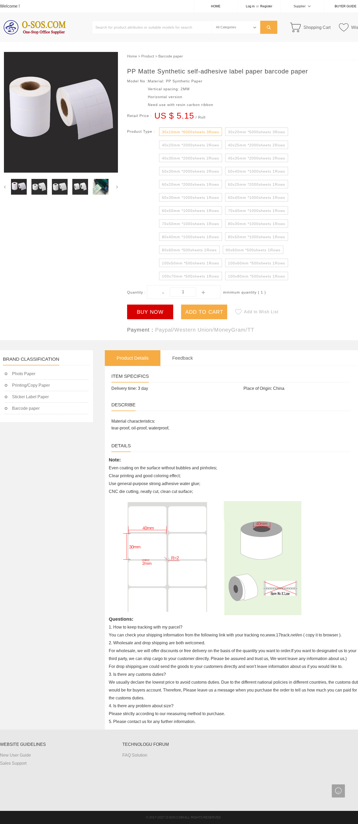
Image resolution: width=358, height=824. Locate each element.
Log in (250, 6)
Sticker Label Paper (30, 397)
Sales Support (13, 763)
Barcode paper (170, 56)
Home (215, 6)
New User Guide (15, 755)
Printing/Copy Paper (31, 385)
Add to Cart (204, 312)
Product (147, 56)
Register (266, 6)
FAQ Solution (134, 755)
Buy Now (150, 312)
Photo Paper (23, 373)
